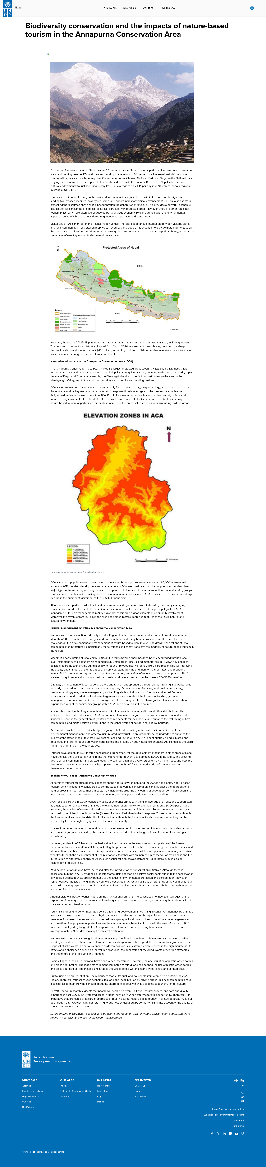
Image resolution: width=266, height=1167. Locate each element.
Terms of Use (237, 1125)
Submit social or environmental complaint (224, 1114)
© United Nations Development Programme (43, 1151)
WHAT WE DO (129, 8)
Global (252, 8)
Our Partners (28, 1107)
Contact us (140, 1085)
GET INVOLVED (168, 8)
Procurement (141, 1096)
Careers (138, 1091)
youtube (236, 1133)
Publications (103, 1091)
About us (26, 1085)
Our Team (26, 1101)
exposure (242, 1133)
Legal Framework (30, 1096)
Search (257, 8)
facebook (212, 1133)
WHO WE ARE (110, 8)
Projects (63, 1085)
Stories (100, 1101)
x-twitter (218, 1133)
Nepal (18, 7)
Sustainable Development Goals (75, 1091)
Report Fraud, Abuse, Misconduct (228, 1109)
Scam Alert (238, 1120)
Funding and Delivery (32, 1091)
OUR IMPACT (149, 8)
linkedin (224, 1133)
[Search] (242, 1091)
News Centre (103, 1085)
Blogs (100, 1096)
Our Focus (65, 1096)
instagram (230, 1133)
